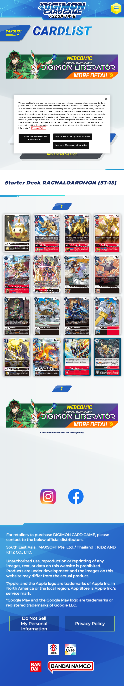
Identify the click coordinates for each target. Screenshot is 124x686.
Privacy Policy (38, 128)
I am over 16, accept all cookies (71, 145)
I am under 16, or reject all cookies (72, 137)
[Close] (105, 99)
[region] (62, 124)
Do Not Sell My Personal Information (34, 138)
